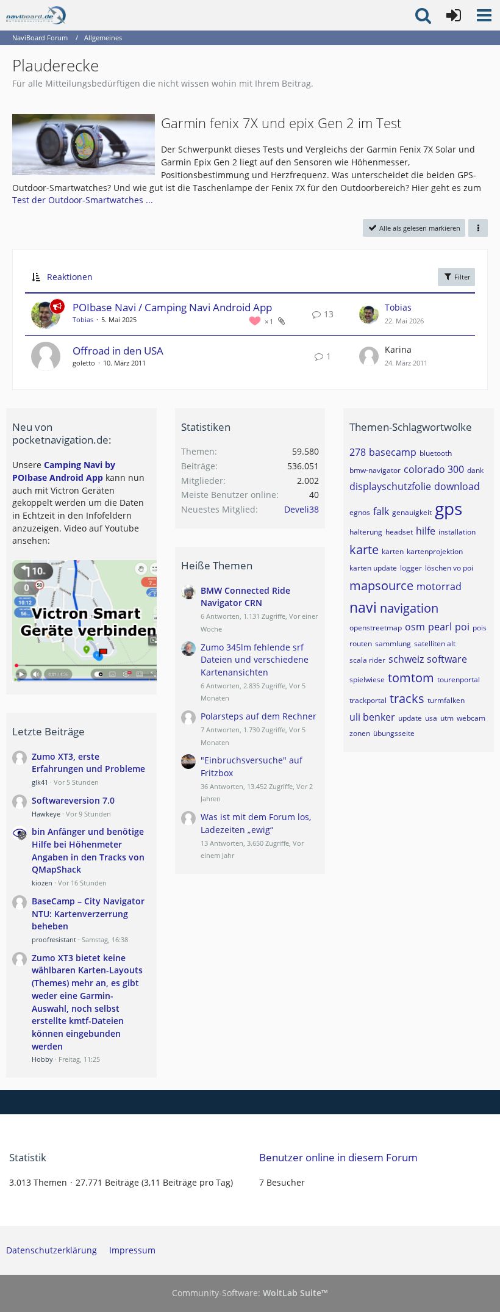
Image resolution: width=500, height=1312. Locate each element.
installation (457, 532)
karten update (373, 568)
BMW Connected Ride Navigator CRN (245, 597)
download (457, 486)
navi (363, 607)
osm (415, 626)
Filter (461, 276)
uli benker (372, 717)
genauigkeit (412, 512)
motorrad (439, 586)
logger (411, 568)
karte (364, 549)
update (410, 718)
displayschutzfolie (390, 486)
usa (431, 718)
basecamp (392, 452)
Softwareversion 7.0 (73, 800)
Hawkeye (46, 813)
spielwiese (367, 679)
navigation (409, 608)
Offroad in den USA (118, 351)
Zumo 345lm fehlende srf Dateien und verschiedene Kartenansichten (255, 659)
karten (393, 551)
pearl (440, 626)
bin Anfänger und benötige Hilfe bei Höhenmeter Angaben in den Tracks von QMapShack (88, 850)
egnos (359, 512)
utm (447, 718)
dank (475, 470)
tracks (407, 698)
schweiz (406, 659)
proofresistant (54, 939)
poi (462, 626)
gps (448, 508)
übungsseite (394, 733)
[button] (484, 15)
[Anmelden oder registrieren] (453, 15)
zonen (359, 733)
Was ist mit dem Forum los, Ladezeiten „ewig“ (256, 823)
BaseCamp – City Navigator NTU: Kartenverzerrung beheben (88, 913)
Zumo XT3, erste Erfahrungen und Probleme (88, 763)
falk (381, 511)
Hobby (42, 1059)
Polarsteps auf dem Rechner (258, 716)
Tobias (83, 319)
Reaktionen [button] (70, 277)
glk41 (40, 782)
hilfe (425, 531)
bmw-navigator (375, 470)
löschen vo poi (449, 568)
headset (399, 532)
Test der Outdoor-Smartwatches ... (82, 200)
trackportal (368, 700)
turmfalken (446, 700)
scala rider (367, 660)
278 (357, 452)
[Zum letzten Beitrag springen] (369, 314)
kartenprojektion (435, 551)
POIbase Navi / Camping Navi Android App (172, 307)
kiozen (42, 882)
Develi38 (301, 509)
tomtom (411, 677)
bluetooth (436, 453)
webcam (471, 718)
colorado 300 (434, 469)
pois (480, 627)
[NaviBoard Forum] (36, 15)
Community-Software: (250, 1293)
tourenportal (458, 679)
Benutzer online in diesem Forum (338, 1157)
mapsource (381, 585)
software (447, 659)
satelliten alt (434, 643)
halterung (365, 532)
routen (360, 643)
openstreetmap (375, 627)
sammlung (393, 643)
